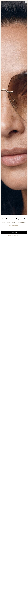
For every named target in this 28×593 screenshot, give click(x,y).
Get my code (14, 232)
